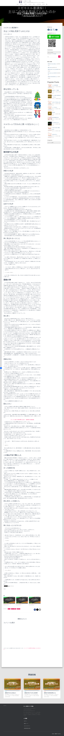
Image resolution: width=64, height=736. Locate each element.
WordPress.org (27, 728)
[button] (22, 4)
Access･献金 (39, 4)
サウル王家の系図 (55, 85)
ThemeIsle (58, 733)
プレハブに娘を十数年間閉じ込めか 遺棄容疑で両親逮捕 (22, 419)
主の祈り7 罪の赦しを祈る (56, 102)
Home (17, 4)
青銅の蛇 (53, 112)
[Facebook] (1, 368)
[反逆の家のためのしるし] (9, 600)
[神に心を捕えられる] (35, 600)
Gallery (30, 4)
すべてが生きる (54, 107)
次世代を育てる (54, 134)
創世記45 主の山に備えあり (52, 63)
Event (25, 4)
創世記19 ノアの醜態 (55, 90)
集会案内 (21, 4)
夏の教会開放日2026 (55, 117)
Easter (43, 4)
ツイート (5, 705)
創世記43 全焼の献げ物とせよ (52, 76)
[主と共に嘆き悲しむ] (22, 600)
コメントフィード (27, 725)
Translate (54, 53)
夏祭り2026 (50, 67)
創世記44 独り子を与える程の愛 (53, 69)
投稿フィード (26, 723)
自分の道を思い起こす (55, 122)
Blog (34, 4)
